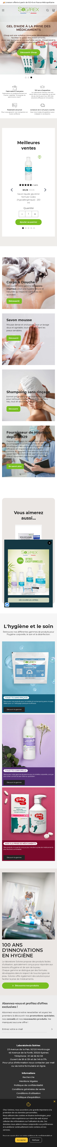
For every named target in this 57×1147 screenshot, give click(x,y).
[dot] (26, 77)
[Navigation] (3, 10)
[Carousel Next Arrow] (45, 190)
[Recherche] (47, 10)
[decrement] (22, 214)
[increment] (35, 214)
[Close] (54, 1101)
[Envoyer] (52, 1029)
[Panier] (53, 10)
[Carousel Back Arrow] (4, 43)
